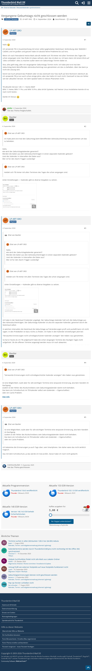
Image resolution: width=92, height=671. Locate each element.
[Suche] (77, 3)
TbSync (10, 556)
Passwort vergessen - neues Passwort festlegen (18, 647)
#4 (85, 362)
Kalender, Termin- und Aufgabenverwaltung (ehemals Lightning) (29, 545)
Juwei (10, 543)
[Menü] (88, 3)
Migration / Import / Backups (17, 571)
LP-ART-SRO (27, 19)
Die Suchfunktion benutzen (11, 635)
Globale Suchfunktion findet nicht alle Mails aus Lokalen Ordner (34, 559)
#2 (85, 126)
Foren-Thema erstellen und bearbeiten (15, 643)
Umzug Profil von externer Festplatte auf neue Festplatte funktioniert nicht (38, 567)
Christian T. (12, 554)
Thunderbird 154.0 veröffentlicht (24, 490)
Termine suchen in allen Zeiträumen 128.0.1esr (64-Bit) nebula (33, 541)
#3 (85, 228)
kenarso (11, 577)
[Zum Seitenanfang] (88, 668)
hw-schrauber (13, 585)
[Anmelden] (82, 3)
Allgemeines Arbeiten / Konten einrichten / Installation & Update (29, 564)
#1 (85, 40)
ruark (10, 569)
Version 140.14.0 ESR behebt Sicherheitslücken (22, 512)
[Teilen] (88, 24)
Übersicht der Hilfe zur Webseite (13, 631)
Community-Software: (14, 661)
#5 (85, 417)
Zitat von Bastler (14, 235)
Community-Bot (13, 465)
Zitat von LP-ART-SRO (16, 133)
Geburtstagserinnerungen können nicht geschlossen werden (32, 575)
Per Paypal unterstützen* (61, 521)
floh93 (10, 561)
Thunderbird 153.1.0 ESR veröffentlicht (73, 490)
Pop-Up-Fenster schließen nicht (21, 583)
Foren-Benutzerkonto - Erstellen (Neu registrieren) (19, 639)
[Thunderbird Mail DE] (13, 3)
